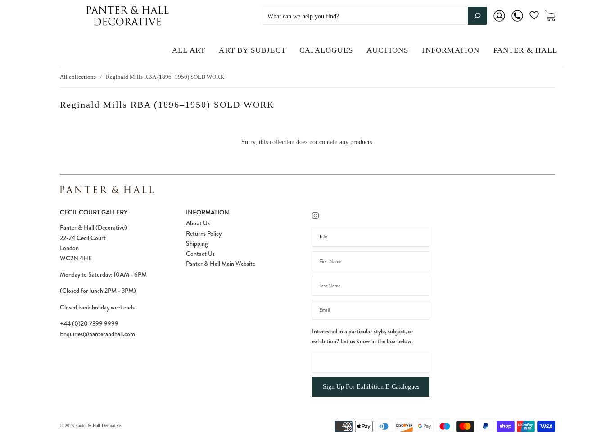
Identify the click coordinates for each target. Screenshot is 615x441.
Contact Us (200, 253)
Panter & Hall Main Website (220, 263)
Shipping (197, 243)
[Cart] (550, 16)
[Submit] (477, 16)
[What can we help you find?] (374, 16)
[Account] (499, 21)
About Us (198, 222)
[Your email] (370, 310)
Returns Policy (204, 233)
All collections (78, 76)
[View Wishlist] (534, 17)
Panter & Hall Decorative (98, 425)
